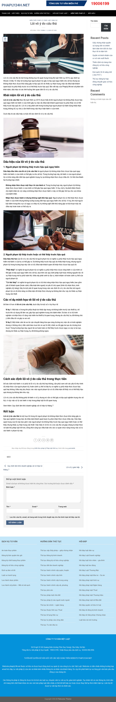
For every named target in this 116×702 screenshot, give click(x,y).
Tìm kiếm (94, 21)
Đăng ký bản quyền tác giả (12, 555)
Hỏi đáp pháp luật (60, 13)
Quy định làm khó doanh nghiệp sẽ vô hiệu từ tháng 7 (32, 406)
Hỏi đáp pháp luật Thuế (88, 590)
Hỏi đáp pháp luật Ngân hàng (90, 585)
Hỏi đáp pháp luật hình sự (89, 580)
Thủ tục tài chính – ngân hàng (52, 605)
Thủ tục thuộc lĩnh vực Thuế (51, 610)
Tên (8, 507)
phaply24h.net (13, 5)
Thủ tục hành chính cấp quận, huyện (54, 570)
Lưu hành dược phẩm (10, 580)
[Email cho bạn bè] (43, 440)
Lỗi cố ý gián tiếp (73, 467)
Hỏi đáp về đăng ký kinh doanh (91, 610)
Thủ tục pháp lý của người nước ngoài (55, 600)
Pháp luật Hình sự (50, 20)
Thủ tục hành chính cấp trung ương (54, 580)
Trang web (62, 507)
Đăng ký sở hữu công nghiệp (13, 565)
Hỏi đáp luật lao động (87, 565)
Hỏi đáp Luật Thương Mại (89, 570)
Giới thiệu (15, 13)
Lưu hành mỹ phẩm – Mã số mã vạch (16, 585)
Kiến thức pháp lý (78, 13)
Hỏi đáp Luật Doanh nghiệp (89, 555)
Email (35, 507)
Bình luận (10, 487)
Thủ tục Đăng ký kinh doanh (51, 555)
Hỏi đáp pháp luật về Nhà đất (90, 600)
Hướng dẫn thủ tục (42, 13)
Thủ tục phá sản (46, 590)
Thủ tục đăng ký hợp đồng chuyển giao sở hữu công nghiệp (102, 82)
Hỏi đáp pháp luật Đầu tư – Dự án (92, 575)
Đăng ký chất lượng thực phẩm (13, 560)
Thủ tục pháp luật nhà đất (50, 595)
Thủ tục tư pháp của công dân (52, 620)
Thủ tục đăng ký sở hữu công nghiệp (54, 560)
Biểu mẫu (91, 13)
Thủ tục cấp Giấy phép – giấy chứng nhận (56, 550)
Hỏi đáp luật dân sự (86, 550)
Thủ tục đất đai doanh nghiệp (51, 565)
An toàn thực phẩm (9, 550)
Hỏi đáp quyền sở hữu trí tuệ (90, 605)
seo (55, 30)
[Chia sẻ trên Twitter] (39, 440)
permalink (72, 448)
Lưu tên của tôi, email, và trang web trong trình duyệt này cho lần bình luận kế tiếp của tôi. (45, 517)
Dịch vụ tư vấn (27, 13)
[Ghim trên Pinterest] (48, 440)
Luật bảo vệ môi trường (88, 620)
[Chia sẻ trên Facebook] (35, 440)
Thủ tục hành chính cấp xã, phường (54, 585)
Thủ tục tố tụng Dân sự (49, 615)
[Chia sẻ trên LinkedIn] (52, 440)
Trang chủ (6, 13)
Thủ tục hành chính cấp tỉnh (51, 575)
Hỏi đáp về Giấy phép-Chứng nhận (92, 615)
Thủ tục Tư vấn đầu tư (48, 625)
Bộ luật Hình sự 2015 (32, 100)
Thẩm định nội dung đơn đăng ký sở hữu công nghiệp (102, 65)
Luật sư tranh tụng (9, 575)
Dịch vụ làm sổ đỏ (8, 570)
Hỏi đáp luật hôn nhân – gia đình (92, 560)
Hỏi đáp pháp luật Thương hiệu (91, 595)
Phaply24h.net (68, 87)
